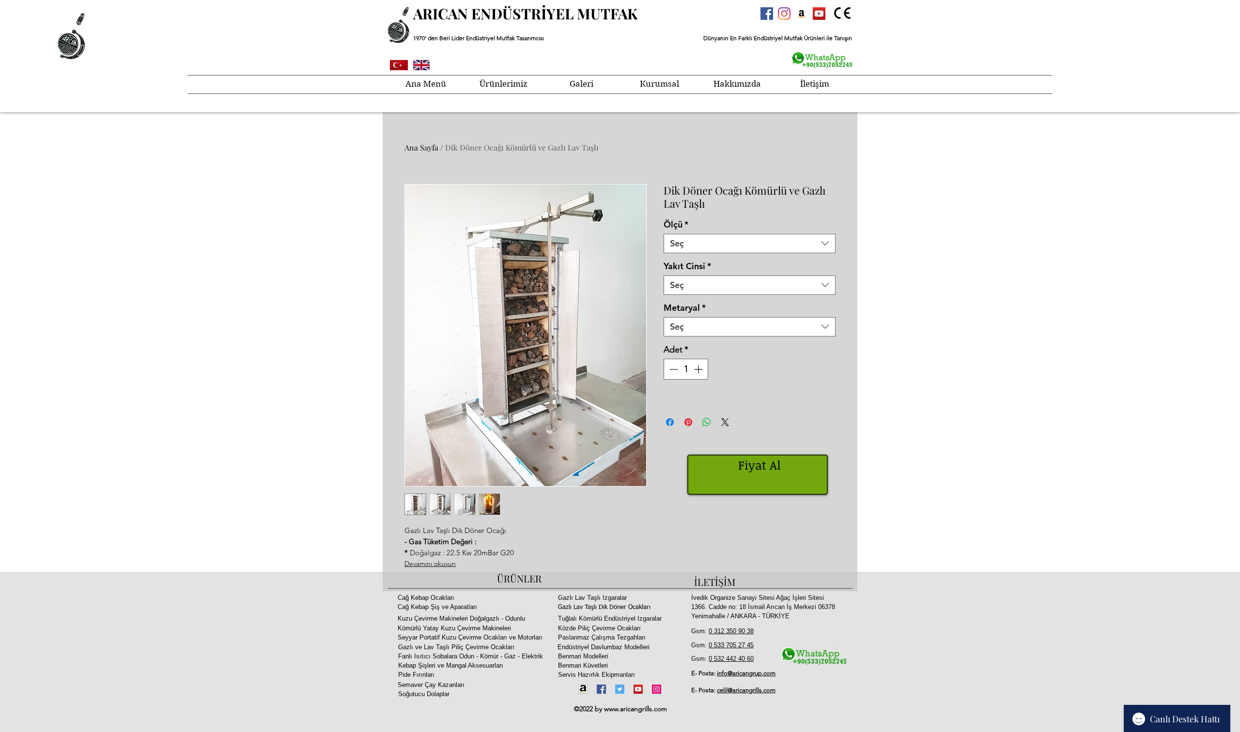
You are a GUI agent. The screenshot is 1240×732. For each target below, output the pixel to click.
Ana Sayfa (421, 147)
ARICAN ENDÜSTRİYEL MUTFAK (525, 13)
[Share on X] (725, 422)
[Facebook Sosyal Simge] (766, 13)
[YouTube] (638, 689)
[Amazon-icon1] (583, 689)
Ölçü (676, 224)
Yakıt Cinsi (687, 266)
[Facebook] (601, 689)
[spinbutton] (686, 369)
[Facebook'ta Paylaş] (670, 422)
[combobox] (750, 243)
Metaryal (685, 308)
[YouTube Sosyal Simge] (819, 13)
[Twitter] (619, 689)
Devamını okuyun (430, 563)
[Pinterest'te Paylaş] (688, 422)
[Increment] (699, 369)
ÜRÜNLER (519, 578)
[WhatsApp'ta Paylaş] (707, 422)
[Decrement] (672, 369)
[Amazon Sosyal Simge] (801, 13)
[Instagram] (784, 13)
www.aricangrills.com (635, 708)
